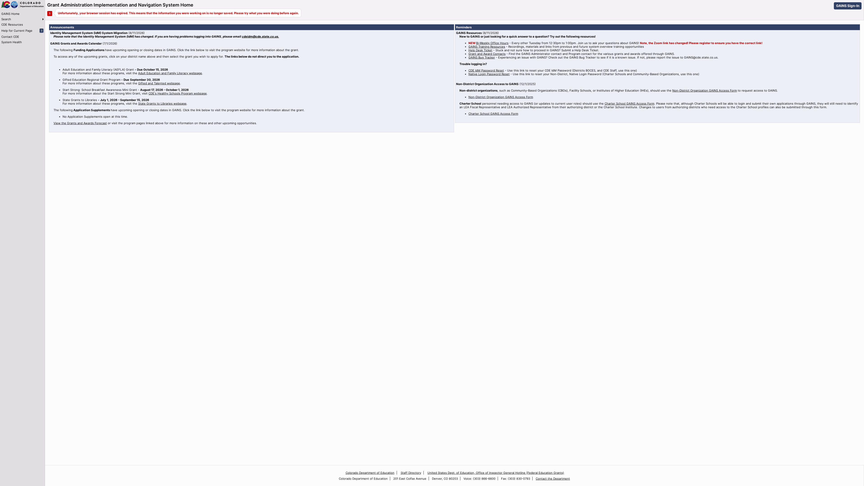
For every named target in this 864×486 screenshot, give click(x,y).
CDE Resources (12, 24)
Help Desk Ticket (480, 50)
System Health (11, 42)
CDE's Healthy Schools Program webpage (177, 93)
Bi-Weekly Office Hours (492, 43)
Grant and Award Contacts (487, 54)
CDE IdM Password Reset (486, 70)
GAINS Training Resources (486, 46)
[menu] (22, 28)
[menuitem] (22, 13)
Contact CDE (10, 36)
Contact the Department (553, 478)
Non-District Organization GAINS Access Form (704, 90)
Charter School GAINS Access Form (629, 103)
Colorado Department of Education (370, 473)
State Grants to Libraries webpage (162, 103)
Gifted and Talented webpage (159, 83)
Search (6, 19)
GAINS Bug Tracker (481, 57)
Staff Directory (411, 473)
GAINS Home (10, 14)
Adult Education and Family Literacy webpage (170, 73)
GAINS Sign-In (847, 6)
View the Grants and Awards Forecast (80, 123)
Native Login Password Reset (489, 74)
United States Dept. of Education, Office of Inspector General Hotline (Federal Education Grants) (496, 473)
